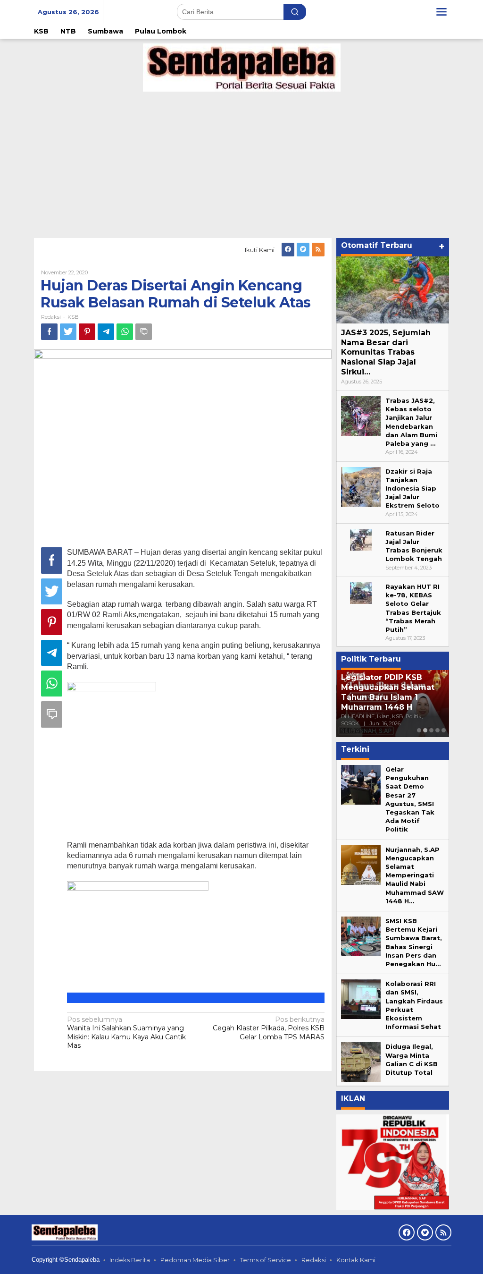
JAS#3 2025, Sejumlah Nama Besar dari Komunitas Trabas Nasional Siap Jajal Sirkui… (386, 352)
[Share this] (49, 331)
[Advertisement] (241, 162)
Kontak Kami (355, 1260)
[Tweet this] (68, 331)
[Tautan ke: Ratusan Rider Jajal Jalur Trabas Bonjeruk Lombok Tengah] (361, 539)
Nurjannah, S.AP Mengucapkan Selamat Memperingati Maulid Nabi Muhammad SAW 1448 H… (414, 875)
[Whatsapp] (125, 331)
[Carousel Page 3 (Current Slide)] (431, 730)
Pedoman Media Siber (195, 1260)
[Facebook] (288, 249)
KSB (73, 317)
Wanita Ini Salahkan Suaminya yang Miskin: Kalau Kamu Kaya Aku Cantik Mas (126, 1032)
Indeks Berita (129, 1260)
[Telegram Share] (106, 331)
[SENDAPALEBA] (242, 67)
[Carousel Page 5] (443, 730)
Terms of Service (265, 1260)
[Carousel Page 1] (419, 730)
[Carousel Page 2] (425, 730)
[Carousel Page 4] (437, 730)
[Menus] (441, 12)
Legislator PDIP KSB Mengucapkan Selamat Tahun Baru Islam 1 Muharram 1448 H (349, 692)
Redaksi (313, 1260)
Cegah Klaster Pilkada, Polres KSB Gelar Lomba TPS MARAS (269, 1028)
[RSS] (318, 249)
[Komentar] (143, 331)
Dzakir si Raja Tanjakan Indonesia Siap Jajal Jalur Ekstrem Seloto (412, 488)
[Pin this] (87, 331)
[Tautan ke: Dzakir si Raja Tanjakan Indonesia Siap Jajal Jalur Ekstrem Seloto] (361, 486)
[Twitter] (303, 249)
